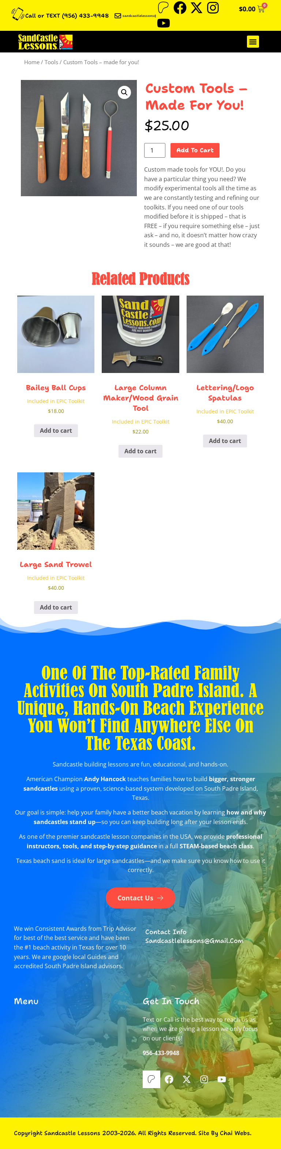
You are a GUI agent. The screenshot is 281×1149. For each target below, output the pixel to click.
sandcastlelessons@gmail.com (148, 16)
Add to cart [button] (56, 431)
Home (32, 62)
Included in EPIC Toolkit (56, 401)
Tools (51, 62)
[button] (253, 42)
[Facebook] (180, 7)
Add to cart (195, 150)
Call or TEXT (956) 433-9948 (67, 15)
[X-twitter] (196, 7)
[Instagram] (213, 7)
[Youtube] (163, 23)
